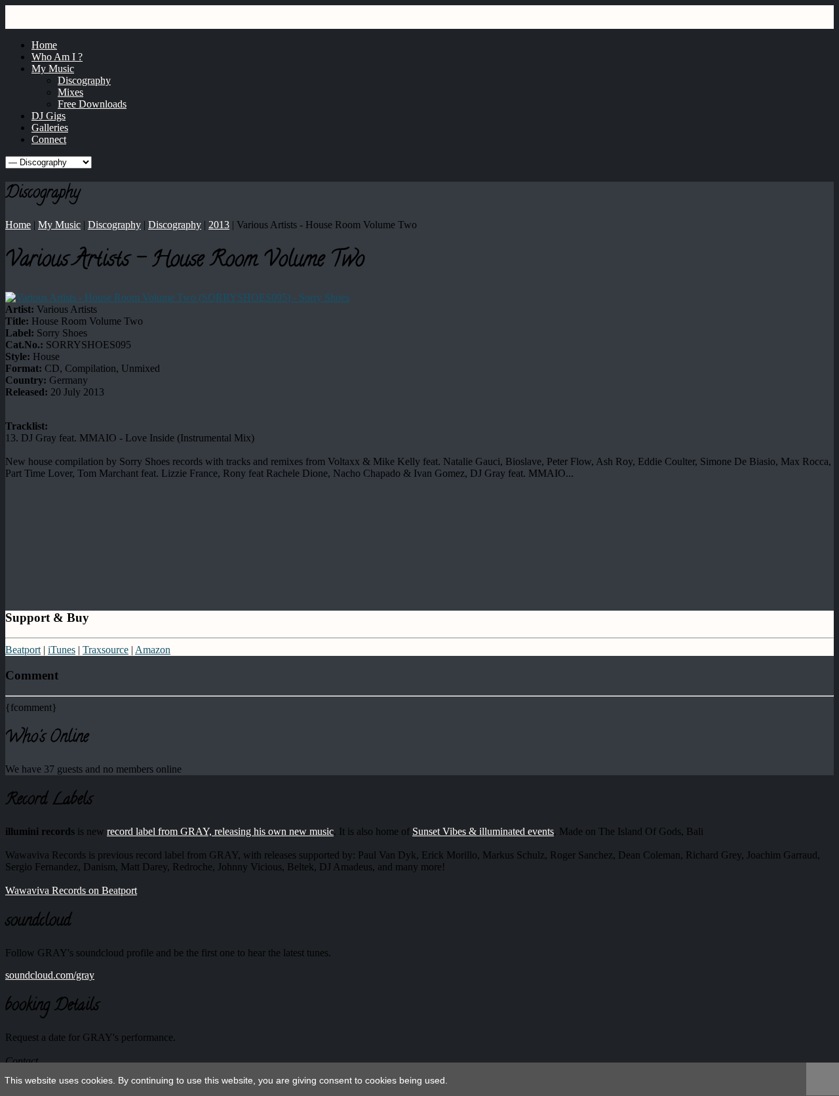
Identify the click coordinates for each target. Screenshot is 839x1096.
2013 (218, 224)
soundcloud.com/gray (49, 975)
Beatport (23, 649)
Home (18, 224)
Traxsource (105, 649)
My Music (59, 224)
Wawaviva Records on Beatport (71, 890)
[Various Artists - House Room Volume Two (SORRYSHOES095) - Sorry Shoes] (177, 297)
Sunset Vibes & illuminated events (483, 831)
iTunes (61, 649)
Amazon (152, 649)
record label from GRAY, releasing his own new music (220, 831)
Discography (114, 224)
